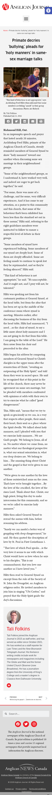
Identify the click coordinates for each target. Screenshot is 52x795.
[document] (26, 397)
